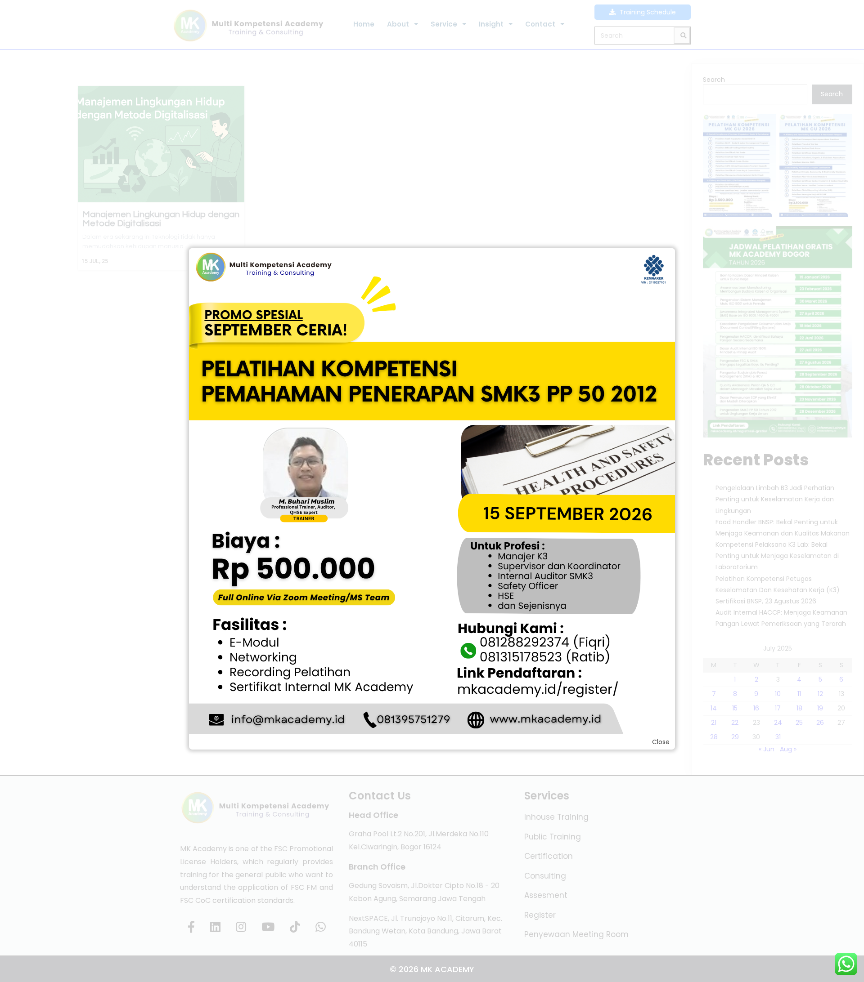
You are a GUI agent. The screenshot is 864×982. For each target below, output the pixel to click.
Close (661, 741)
